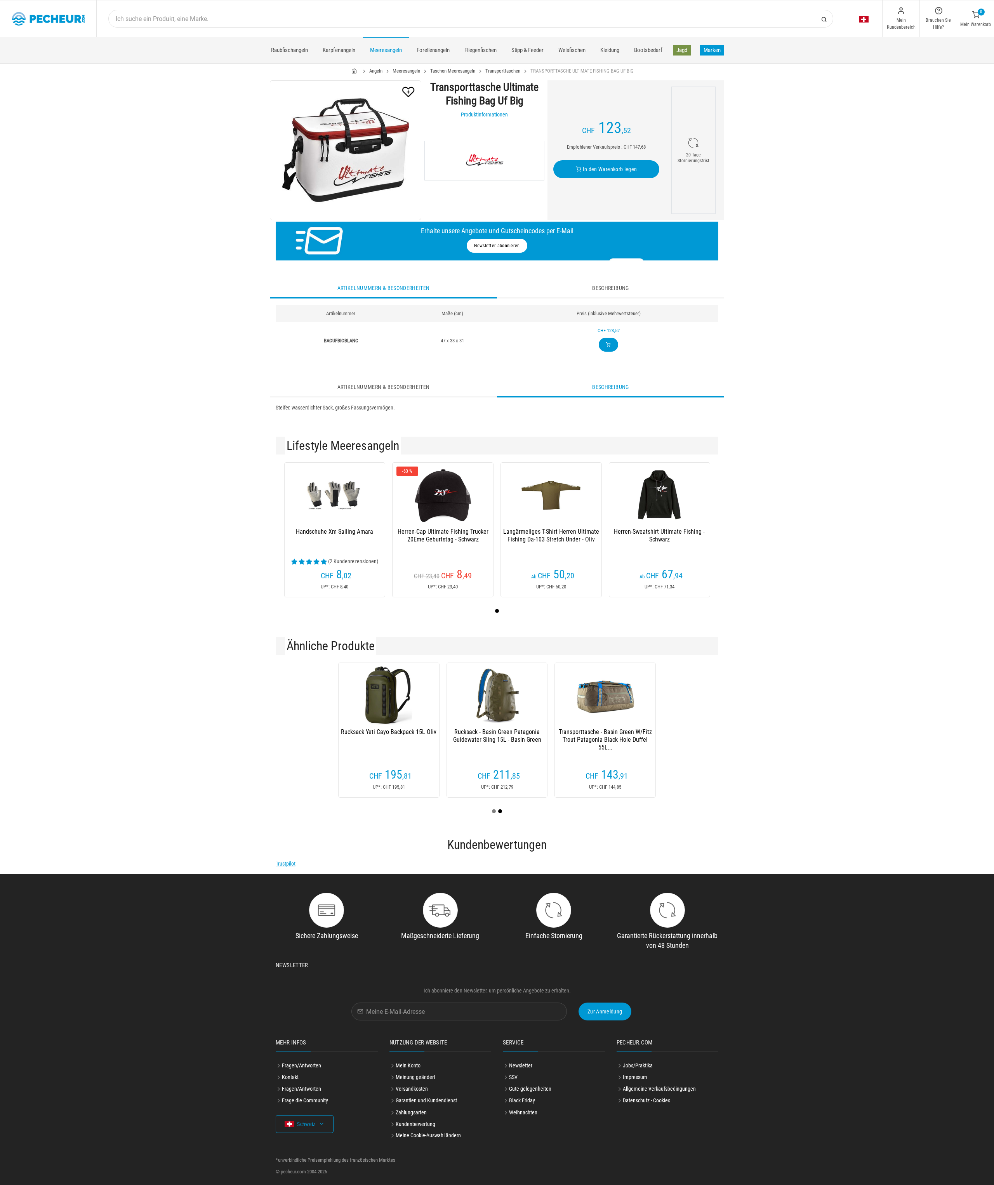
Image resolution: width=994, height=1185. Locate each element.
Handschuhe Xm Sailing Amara (334, 531)
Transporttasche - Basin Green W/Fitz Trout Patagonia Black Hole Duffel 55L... (605, 739)
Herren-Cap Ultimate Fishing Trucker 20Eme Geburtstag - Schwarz (443, 535)
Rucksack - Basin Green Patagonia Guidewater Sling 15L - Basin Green (497, 735)
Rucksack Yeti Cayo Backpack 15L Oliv (388, 732)
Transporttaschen (502, 71)
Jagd (681, 50)
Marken (712, 50)
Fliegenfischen (480, 50)
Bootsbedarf (648, 50)
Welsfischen (572, 50)
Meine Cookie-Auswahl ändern (428, 1135)
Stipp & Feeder (527, 50)
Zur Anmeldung (604, 1011)
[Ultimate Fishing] (484, 160)
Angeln (375, 71)
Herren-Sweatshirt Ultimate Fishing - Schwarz (659, 535)
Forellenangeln (433, 50)
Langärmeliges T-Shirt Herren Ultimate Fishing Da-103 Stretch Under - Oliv (551, 535)
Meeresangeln (386, 50)
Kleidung (609, 50)
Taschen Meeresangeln (452, 71)
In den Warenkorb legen (609, 169)
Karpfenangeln (339, 50)
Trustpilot (285, 864)
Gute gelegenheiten (530, 1089)
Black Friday (522, 1100)
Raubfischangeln (289, 50)
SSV (513, 1077)
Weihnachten (523, 1112)
